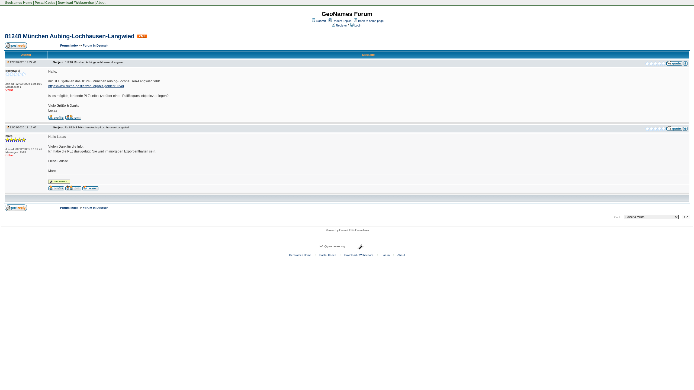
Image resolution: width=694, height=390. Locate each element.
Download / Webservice (76, 3)
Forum (386, 254)
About (100, 3)
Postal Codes (45, 3)
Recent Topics (342, 20)
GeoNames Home (18, 3)
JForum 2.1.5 (345, 230)
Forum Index (69, 45)
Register (341, 25)
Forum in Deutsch (95, 45)
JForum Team (361, 230)
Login (357, 25)
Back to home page (371, 20)
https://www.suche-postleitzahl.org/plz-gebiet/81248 (86, 86)
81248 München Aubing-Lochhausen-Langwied (70, 36)
